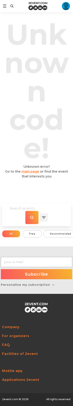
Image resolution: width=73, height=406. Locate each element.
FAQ (6, 345)
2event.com (10, 399)
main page (30, 171)
